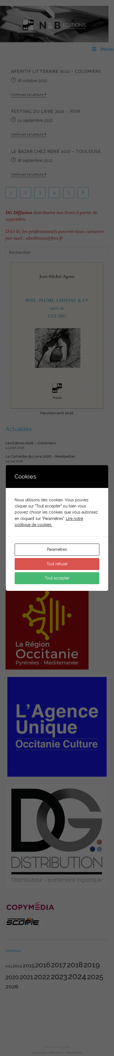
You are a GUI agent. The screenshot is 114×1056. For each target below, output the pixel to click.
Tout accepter (57, 578)
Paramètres (57, 549)
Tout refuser (57, 564)
